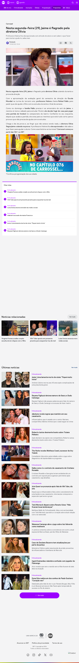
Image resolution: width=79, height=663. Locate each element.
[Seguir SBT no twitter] (45, 654)
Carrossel (9, 24)
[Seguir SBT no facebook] (27, 654)
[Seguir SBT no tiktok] (39, 654)
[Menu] (77, 2)
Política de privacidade (40, 643)
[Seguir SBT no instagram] (33, 654)
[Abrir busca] (73, 3)
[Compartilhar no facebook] (65, 42)
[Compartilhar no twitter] (70, 42)
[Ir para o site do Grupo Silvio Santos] (36, 635)
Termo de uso (57, 643)
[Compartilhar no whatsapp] (60, 42)
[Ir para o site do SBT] (50, 635)
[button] (15, 333)
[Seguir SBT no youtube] (51, 654)
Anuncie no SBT (23, 643)
